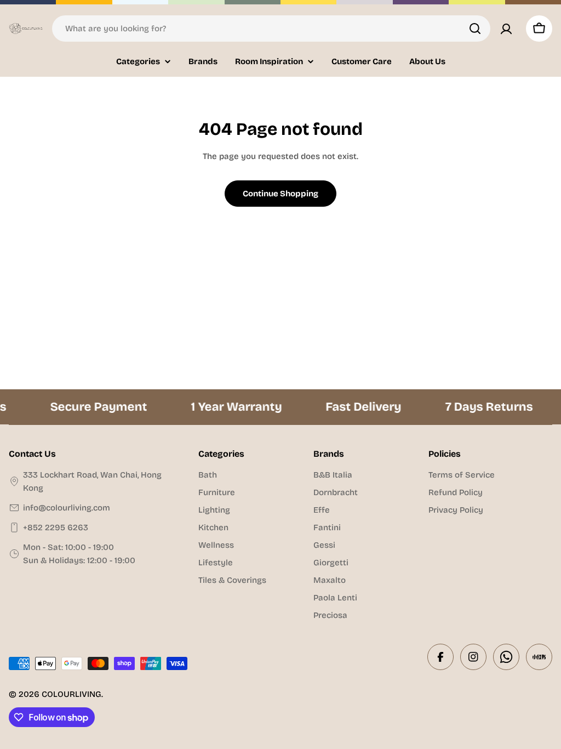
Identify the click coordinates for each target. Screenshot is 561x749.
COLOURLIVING (71, 694)
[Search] (475, 28)
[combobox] (271, 28)
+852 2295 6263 (55, 527)
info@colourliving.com (66, 508)
